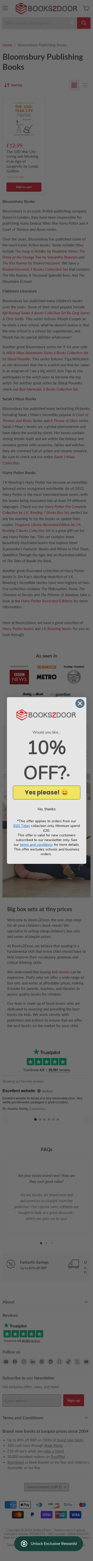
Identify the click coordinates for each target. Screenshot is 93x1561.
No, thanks (46, 809)
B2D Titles (21, 825)
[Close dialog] (80, 703)
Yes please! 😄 (46, 792)
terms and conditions (36, 844)
